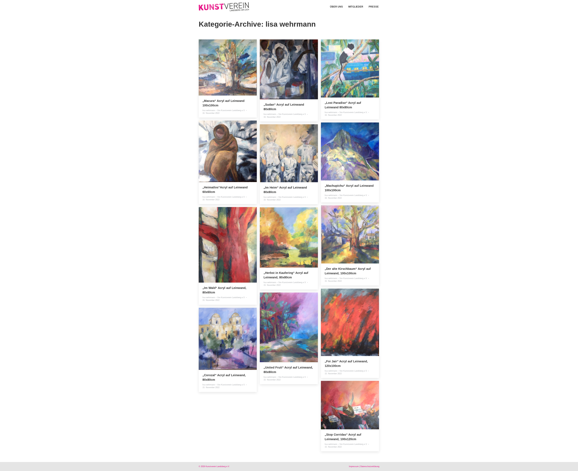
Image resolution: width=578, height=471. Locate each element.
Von (231, 110)
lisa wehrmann (208, 110)
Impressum (354, 466)
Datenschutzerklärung (369, 466)
